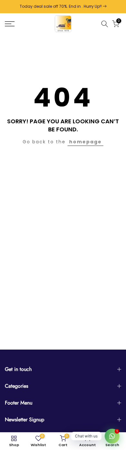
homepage (85, 141)
